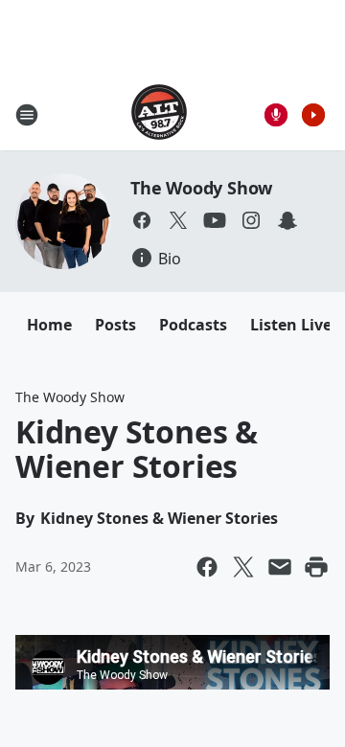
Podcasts (193, 324)
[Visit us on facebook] (141, 220)
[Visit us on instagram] (251, 220)
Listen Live (291, 324)
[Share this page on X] (243, 567)
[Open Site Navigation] (26, 114)
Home (49, 324)
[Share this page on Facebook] (207, 567)
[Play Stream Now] (313, 114)
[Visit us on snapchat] (287, 220)
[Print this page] (316, 567)
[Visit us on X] (178, 220)
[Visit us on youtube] (214, 220)
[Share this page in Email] (279, 567)
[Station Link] (159, 114)
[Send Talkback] (276, 114)
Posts (115, 324)
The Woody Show (201, 187)
